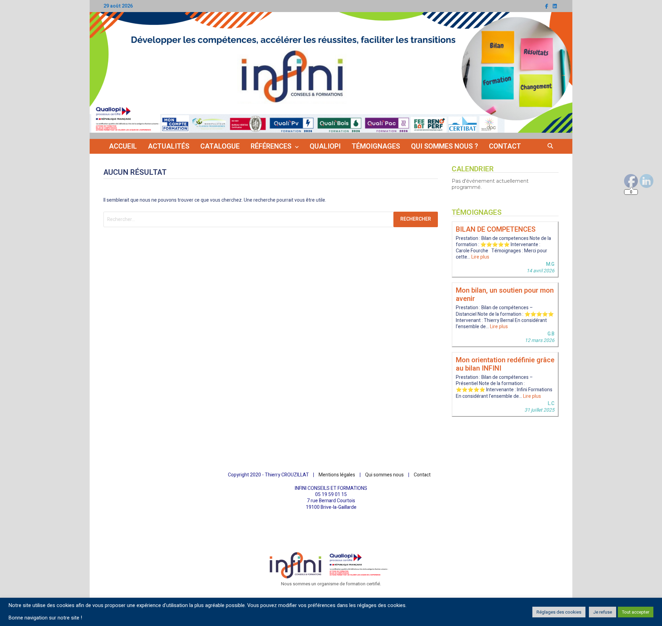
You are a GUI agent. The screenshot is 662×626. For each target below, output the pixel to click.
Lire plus (480, 257)
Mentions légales (337, 474)
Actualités (168, 146)
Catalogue (220, 146)
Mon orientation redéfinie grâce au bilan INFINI (505, 364)
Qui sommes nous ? (444, 146)
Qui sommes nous (384, 474)
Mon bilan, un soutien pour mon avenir (505, 294)
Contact (505, 146)
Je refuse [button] (602, 612)
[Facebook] (547, 6)
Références (271, 146)
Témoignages (376, 146)
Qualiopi (325, 146)
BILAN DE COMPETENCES (495, 229)
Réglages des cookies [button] (558, 612)
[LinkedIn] (555, 6)
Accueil (123, 146)
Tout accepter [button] (635, 612)
